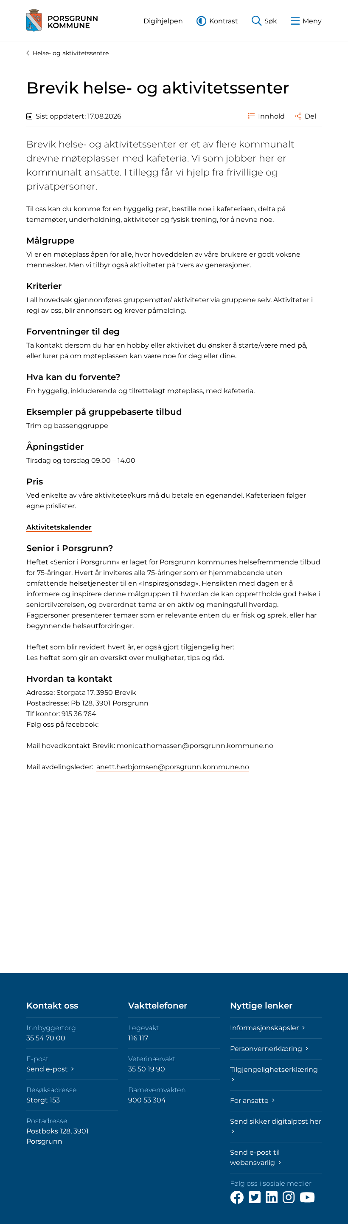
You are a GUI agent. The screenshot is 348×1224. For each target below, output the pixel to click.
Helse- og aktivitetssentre (71, 53)
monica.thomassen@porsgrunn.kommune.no (195, 746)
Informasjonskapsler (265, 1028)
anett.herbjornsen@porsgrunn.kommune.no (172, 767)
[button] (163, 21)
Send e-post (48, 1069)
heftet (50, 658)
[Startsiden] (62, 20)
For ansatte (250, 1100)
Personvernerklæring (267, 1049)
